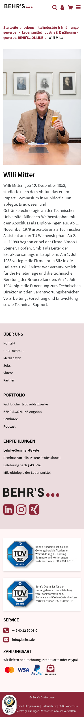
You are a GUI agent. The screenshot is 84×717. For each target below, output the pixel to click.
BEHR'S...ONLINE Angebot (22, 411)
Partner (9, 380)
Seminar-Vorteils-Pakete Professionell (31, 457)
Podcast (9, 426)
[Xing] (34, 510)
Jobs (7, 365)
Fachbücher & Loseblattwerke (25, 404)
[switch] (9, 710)
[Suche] (54, 7)
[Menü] (78, 7)
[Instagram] (21, 510)
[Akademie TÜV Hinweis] (42, 592)
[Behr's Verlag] (18, 5)
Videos (8, 372)
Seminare (10, 419)
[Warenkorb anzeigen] (70, 7)
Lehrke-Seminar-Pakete (21, 450)
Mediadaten (12, 358)
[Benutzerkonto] (62, 7)
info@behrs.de (23, 639)
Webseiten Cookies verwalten (58, 711)
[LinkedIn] (8, 510)
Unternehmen (13, 350)
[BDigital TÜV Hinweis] (42, 554)
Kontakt (9, 343)
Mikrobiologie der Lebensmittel (27, 472)
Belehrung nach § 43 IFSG (22, 465)
